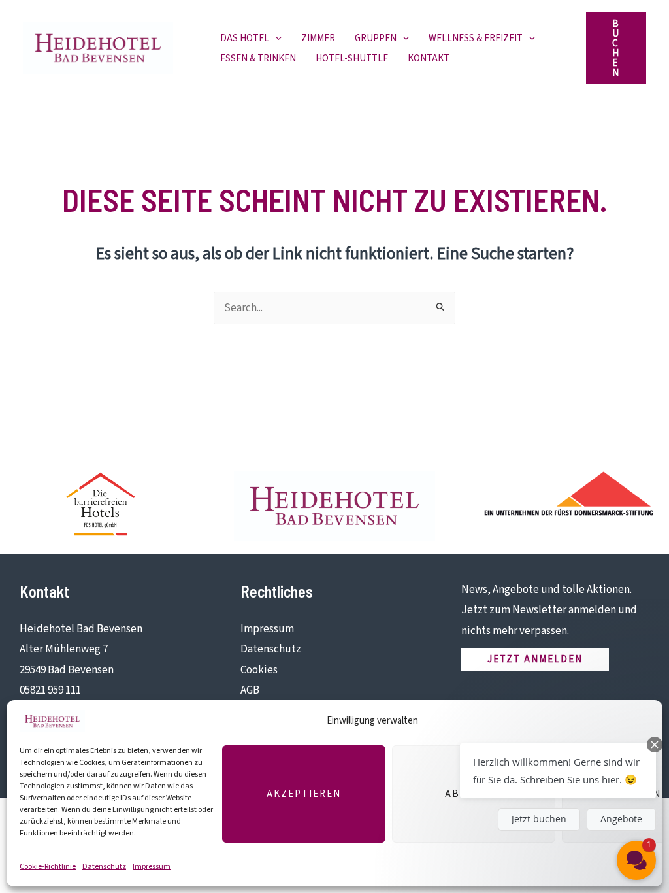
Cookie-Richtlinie (48, 866)
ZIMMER (318, 38)
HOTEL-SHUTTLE (352, 58)
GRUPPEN (376, 38)
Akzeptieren (304, 794)
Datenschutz (104, 866)
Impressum (152, 866)
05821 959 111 (50, 690)
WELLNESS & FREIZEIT (476, 38)
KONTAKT (428, 58)
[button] (275, 38)
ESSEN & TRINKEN (258, 58)
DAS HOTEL (244, 38)
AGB (249, 690)
